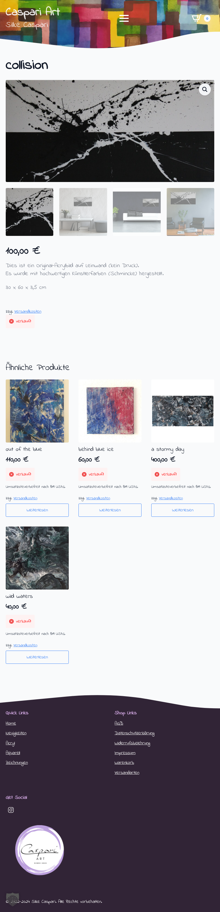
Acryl (10, 743)
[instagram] (11, 810)
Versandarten (127, 773)
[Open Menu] (124, 18)
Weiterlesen (37, 510)
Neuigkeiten (16, 733)
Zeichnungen (17, 763)
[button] (205, 89)
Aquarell (13, 753)
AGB (119, 723)
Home (11, 723)
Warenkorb (124, 763)
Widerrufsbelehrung (132, 743)
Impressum (125, 753)
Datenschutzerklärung (134, 733)
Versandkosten (27, 311)
